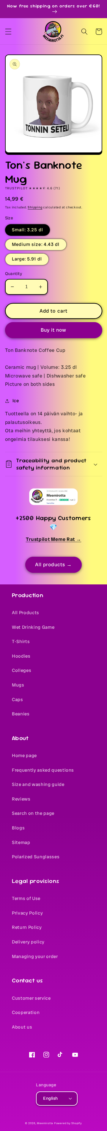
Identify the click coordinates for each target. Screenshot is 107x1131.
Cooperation (26, 1012)
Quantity (13, 273)
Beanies (21, 714)
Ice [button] (15, 401)
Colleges (21, 670)
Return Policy (27, 927)
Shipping (35, 207)
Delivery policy (28, 942)
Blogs (18, 828)
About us (22, 1027)
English (50, 1098)
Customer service (31, 998)
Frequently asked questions (43, 770)
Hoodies (21, 656)
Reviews (21, 799)
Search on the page (33, 813)
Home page (24, 756)
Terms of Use (26, 898)
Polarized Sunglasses (35, 857)
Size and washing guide (38, 784)
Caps (17, 700)
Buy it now (54, 330)
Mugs (18, 685)
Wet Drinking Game (33, 627)
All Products (25, 613)
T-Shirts (21, 642)
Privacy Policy (27, 913)
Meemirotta (45, 1123)
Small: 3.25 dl (27, 230)
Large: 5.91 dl (27, 259)
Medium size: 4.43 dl (36, 244)
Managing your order (35, 957)
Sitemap (21, 842)
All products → (53, 564)
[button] (8, 31)
